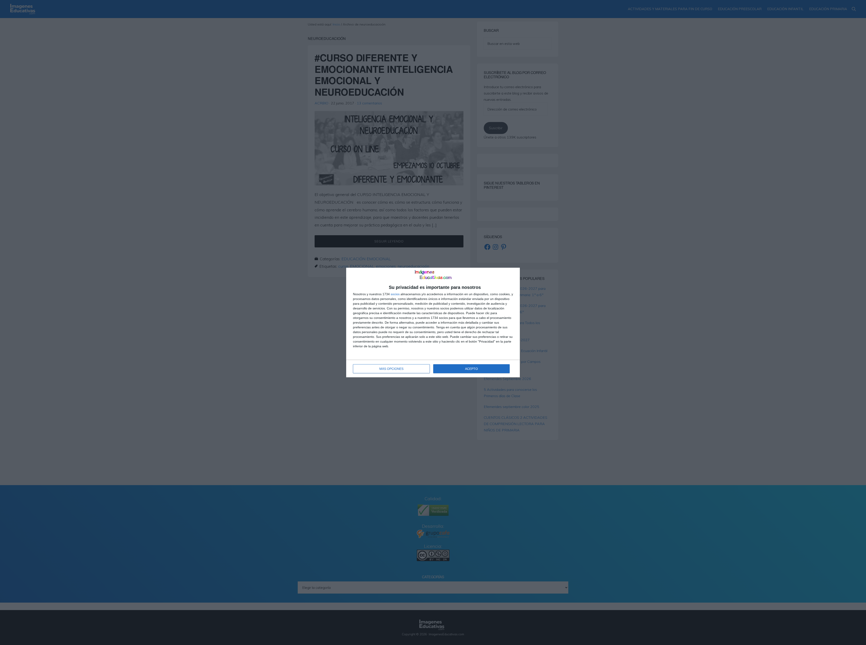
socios (395, 294)
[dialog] (433, 322)
